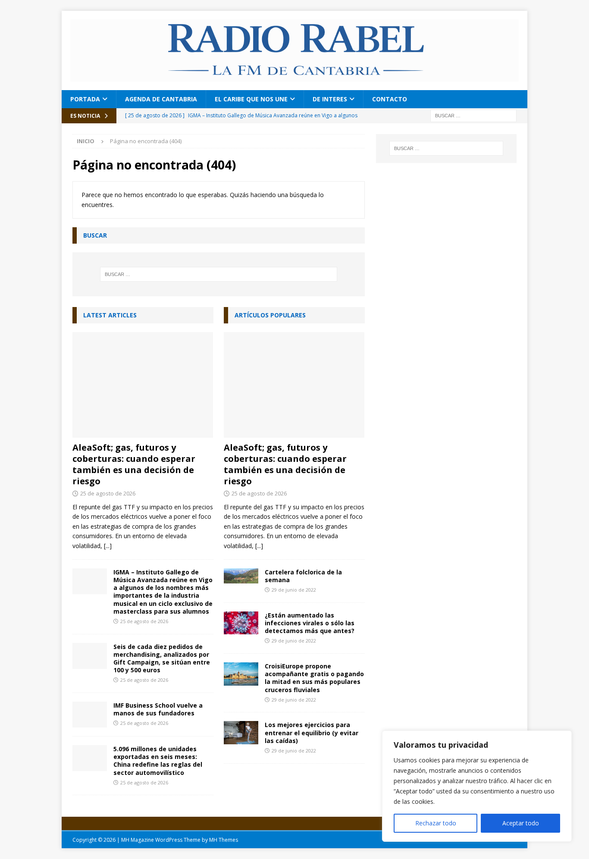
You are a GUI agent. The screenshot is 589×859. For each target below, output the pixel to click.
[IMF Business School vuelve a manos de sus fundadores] (89, 714)
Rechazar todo (435, 823)
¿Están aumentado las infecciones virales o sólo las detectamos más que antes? (309, 623)
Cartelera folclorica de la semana (303, 576)
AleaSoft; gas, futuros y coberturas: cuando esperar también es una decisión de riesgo (133, 464)
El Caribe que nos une (251, 99)
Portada (85, 99)
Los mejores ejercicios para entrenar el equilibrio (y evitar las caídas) (311, 732)
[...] (108, 546)
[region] (477, 786)
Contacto (389, 99)
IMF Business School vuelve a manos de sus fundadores (158, 709)
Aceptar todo (520, 823)
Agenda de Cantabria (161, 99)
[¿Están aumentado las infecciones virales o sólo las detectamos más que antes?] (241, 623)
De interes (330, 99)
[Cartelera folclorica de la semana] (241, 575)
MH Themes (223, 839)
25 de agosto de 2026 (107, 493)
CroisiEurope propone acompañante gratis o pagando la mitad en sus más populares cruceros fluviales (314, 678)
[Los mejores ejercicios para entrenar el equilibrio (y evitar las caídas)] (241, 732)
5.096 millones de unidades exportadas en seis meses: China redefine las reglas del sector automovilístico (157, 761)
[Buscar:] (473, 115)
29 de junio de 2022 (294, 589)
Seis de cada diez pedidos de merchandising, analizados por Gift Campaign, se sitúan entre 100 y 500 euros (161, 658)
